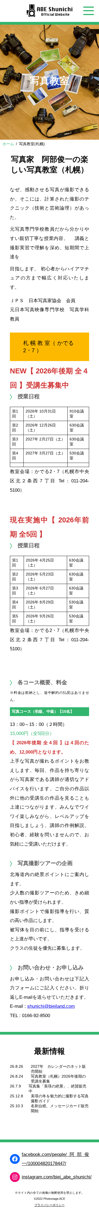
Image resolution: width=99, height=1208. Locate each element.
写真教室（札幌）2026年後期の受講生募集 (58, 1078)
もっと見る (29, 1126)
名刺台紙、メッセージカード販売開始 (60, 1108)
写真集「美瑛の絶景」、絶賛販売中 (57, 1088)
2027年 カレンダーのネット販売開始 (58, 1069)
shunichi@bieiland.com (51, 1006)
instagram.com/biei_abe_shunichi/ (57, 1177)
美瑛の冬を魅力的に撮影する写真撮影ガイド (60, 1098)
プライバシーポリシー (49, 1205)
